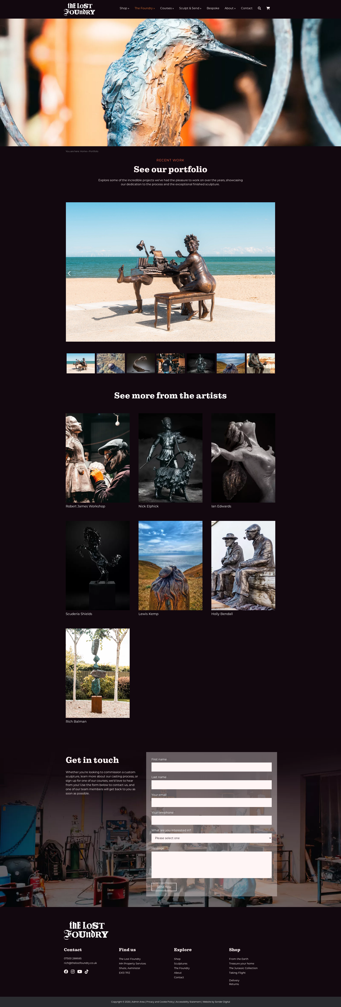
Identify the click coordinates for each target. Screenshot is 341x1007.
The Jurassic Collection (243, 968)
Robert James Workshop (85, 506)
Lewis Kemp (148, 614)
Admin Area (138, 1001)
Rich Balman (76, 722)
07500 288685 (73, 958)
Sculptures (180, 963)
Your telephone (163, 812)
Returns (234, 984)
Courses (167, 8)
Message (158, 848)
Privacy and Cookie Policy (160, 1001)
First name (159, 759)
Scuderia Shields (79, 614)
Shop (124, 8)
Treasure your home (241, 963)
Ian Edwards (221, 506)
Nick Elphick (149, 506)
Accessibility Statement (188, 1001)
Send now (164, 887)
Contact (247, 8)
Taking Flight (237, 972)
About (230, 8)
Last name (159, 777)
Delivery (234, 980)
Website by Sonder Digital (216, 1001)
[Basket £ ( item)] (268, 8)
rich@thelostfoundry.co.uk (80, 963)
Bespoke (213, 8)
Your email (159, 795)
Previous (69, 272)
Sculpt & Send (190, 8)
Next (271, 272)
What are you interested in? (171, 830)
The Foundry (145, 8)
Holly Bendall (222, 614)
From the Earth (238, 959)
